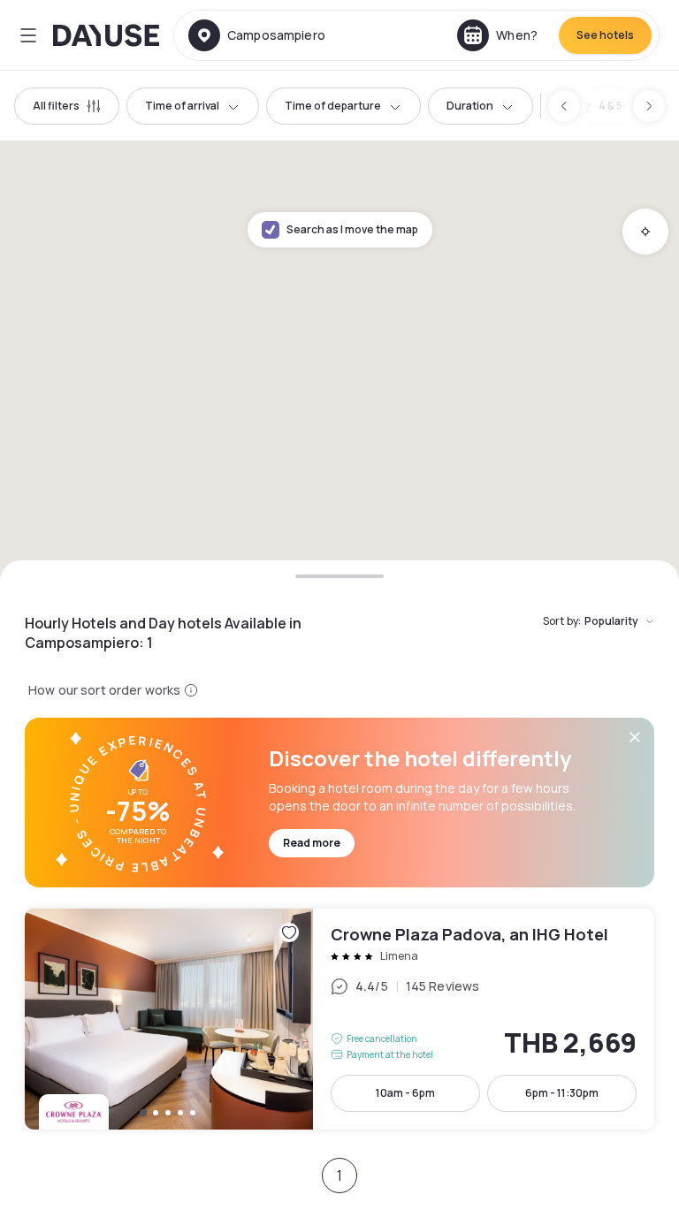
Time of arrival (182, 105)
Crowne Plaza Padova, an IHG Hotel (339, 1019)
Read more (311, 842)
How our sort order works (104, 689)
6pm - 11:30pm (562, 1092)
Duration (469, 105)
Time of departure (333, 105)
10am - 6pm (405, 1092)
